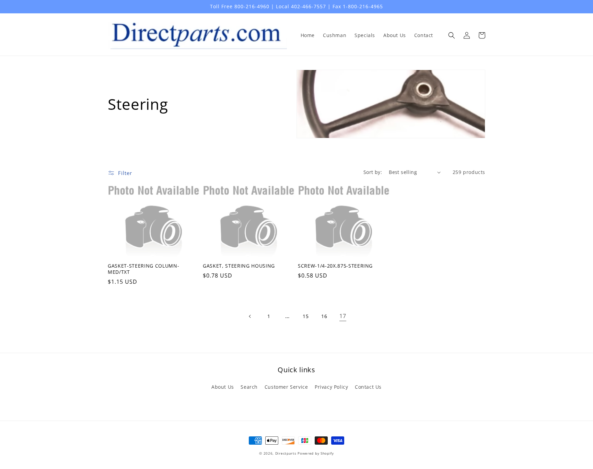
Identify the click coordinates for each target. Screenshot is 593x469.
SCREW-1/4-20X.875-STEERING (335, 266)
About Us (222, 387)
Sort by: (372, 172)
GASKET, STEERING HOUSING (239, 266)
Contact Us (368, 387)
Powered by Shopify (316, 453)
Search (249, 387)
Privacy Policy (331, 387)
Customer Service (286, 387)
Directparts (285, 453)
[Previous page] (250, 316)
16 (324, 316)
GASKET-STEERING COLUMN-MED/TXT (143, 269)
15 (306, 316)
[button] (451, 35)
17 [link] (342, 316)
